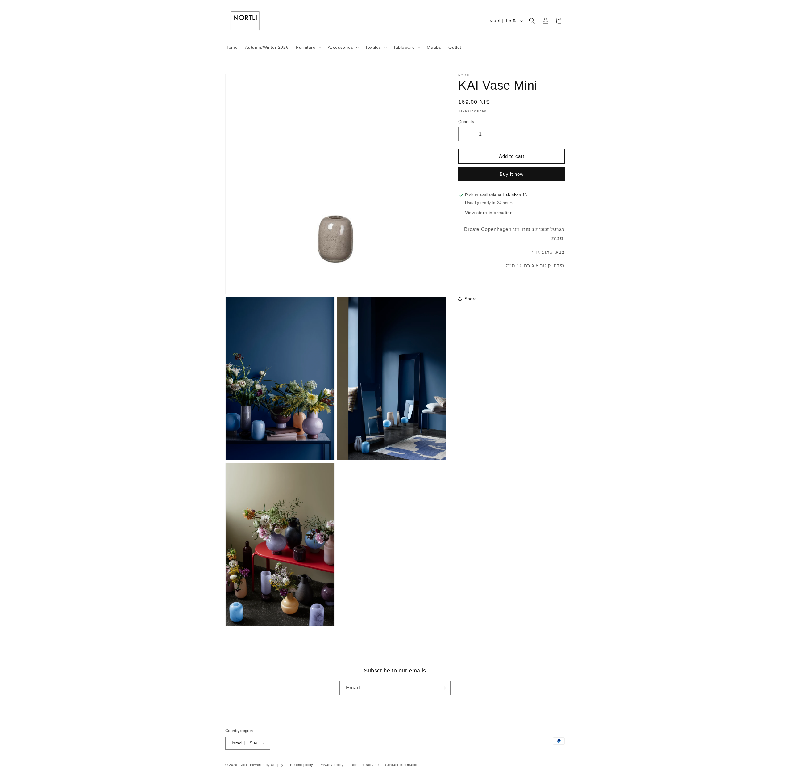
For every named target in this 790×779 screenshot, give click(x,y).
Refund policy (301, 765)
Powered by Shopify (267, 765)
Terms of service (364, 765)
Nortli (244, 765)
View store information (489, 212)
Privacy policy (332, 765)
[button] (308, 47)
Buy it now (512, 174)
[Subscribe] (443, 688)
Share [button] (470, 298)
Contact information (401, 765)
